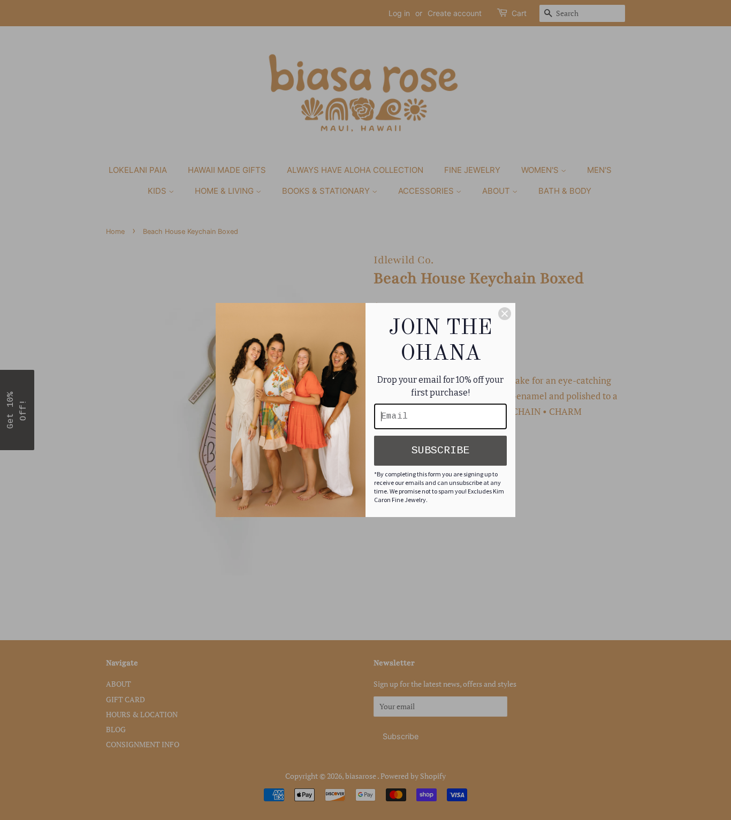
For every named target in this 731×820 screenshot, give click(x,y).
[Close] (504, 313)
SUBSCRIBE (440, 450)
